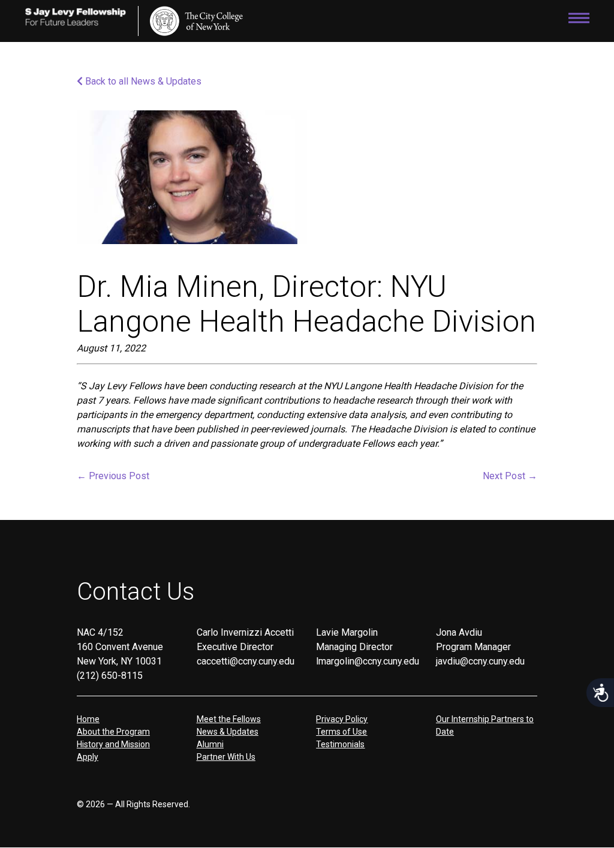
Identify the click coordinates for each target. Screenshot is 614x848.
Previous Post (113, 476)
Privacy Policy (342, 719)
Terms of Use (341, 731)
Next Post (510, 476)
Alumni (210, 744)
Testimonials (340, 744)
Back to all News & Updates (142, 81)
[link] (196, 21)
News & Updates (227, 731)
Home (88, 719)
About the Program (113, 731)
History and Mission (113, 744)
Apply (87, 757)
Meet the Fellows (229, 719)
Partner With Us (226, 757)
